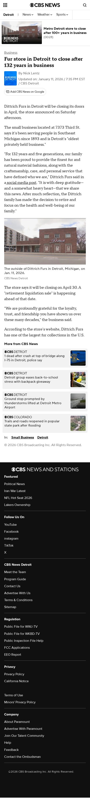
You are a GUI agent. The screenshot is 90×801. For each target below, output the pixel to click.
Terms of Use (13, 695)
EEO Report (12, 654)
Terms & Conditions (18, 600)
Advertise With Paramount (23, 728)
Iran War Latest (15, 491)
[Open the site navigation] (16, 5)
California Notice (16, 681)
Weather (43, 15)
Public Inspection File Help (23, 640)
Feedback (11, 750)
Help (7, 742)
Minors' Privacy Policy (20, 702)
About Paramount (17, 721)
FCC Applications (17, 647)
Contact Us (12, 586)
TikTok (8, 545)
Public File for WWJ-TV (21, 626)
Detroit (8, 15)
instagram (11, 538)
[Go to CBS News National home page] (45, 5)
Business (10, 52)
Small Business (22, 437)
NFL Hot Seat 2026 (18, 498)
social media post (21, 182)
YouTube (10, 524)
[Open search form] (85, 5)
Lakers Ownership (17, 505)
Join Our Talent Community (24, 735)
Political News (14, 484)
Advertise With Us (17, 593)
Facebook (11, 531)
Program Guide (15, 579)
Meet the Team (15, 572)
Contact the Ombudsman (22, 756)
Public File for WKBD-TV (22, 633)
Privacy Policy (14, 674)
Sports (61, 15)
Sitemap (10, 607)
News (27, 15)
